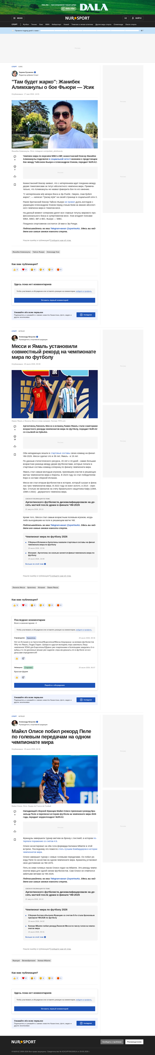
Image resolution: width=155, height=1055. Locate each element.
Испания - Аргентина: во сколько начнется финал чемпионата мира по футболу (61, 554)
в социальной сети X (60, 159)
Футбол (26, 24)
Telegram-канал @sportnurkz (65, 525)
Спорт (14, 24)
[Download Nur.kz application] (77, 7)
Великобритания (28, 961)
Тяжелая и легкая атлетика (82, 24)
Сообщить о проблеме (112, 1042)
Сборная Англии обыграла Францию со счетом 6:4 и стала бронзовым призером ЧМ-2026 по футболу (61, 916)
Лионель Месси (19, 587)
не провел (70, 202)
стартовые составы (60, 453)
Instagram (88, 315)
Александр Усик (53, 252)
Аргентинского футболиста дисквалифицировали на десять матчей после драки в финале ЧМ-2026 (60, 503)
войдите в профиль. (84, 291)
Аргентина (31, 587)
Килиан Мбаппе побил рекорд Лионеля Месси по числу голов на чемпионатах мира (61, 927)
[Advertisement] (77, 48)
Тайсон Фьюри (38, 252)
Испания (41, 587)
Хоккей (66, 24)
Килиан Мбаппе (44, 961)
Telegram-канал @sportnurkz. (65, 228)
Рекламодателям (134, 1042)
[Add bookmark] (15, 184)
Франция (16, 961)
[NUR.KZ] (78, 18)
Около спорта (130, 24)
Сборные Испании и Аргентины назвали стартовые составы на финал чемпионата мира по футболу (61, 543)
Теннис (34, 24)
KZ (126, 18)
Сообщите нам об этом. (60, 240)
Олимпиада (118, 24)
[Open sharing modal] (15, 176)
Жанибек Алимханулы (21, 252)
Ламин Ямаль (52, 587)
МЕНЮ (19, 18)
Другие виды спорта (103, 24)
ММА (47, 24)
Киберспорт (56, 24)
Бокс (41, 24)
